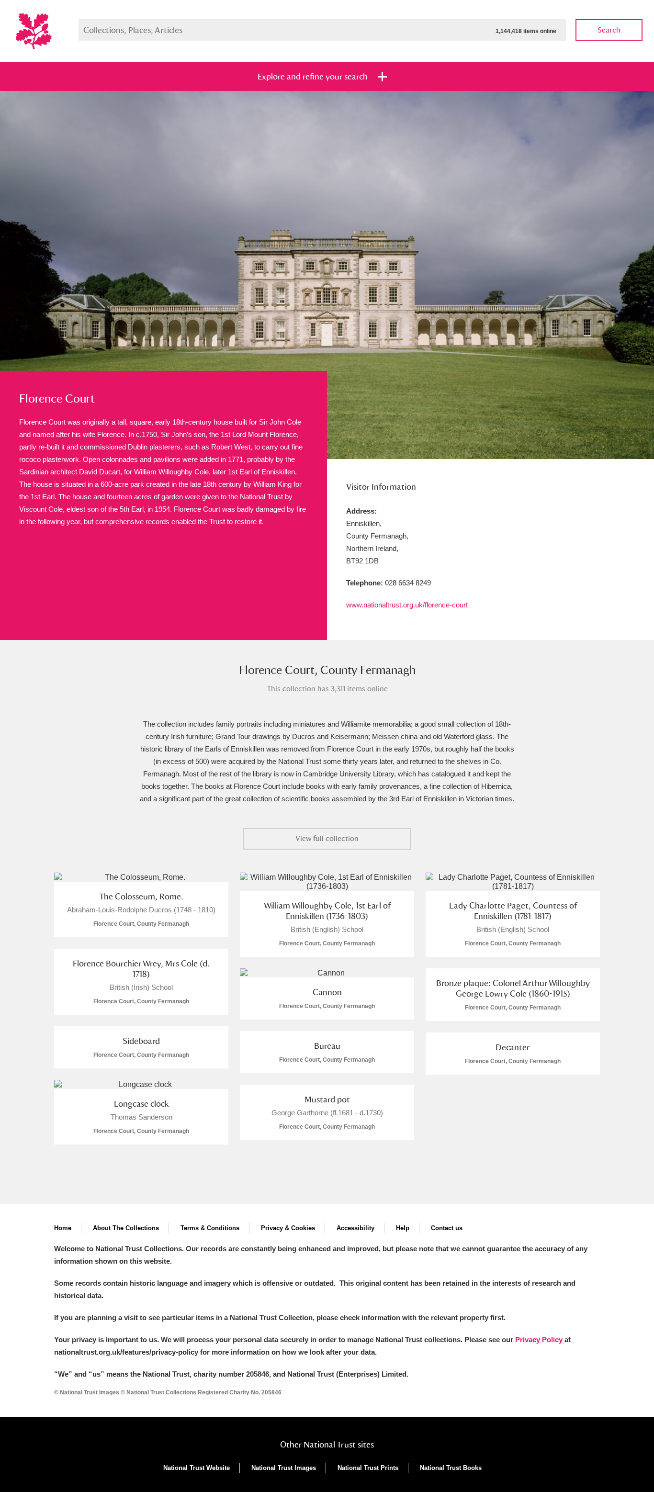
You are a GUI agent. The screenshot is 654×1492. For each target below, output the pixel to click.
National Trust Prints (368, 1467)
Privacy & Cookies (288, 1228)
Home (62, 1228)
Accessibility (355, 1228)
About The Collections (126, 1228)
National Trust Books (451, 1467)
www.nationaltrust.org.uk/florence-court (407, 605)
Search (609, 29)
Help (402, 1228)
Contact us (446, 1228)
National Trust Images (283, 1467)
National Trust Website (196, 1467)
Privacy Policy (539, 1339)
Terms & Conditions (209, 1228)
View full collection (327, 838)
